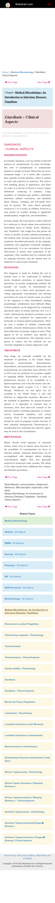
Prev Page (12, 82)
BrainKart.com (24, 4)
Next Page (43, 82)
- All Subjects (13, 576)
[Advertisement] (27, 38)
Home (5, 72)
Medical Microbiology (22, 72)
